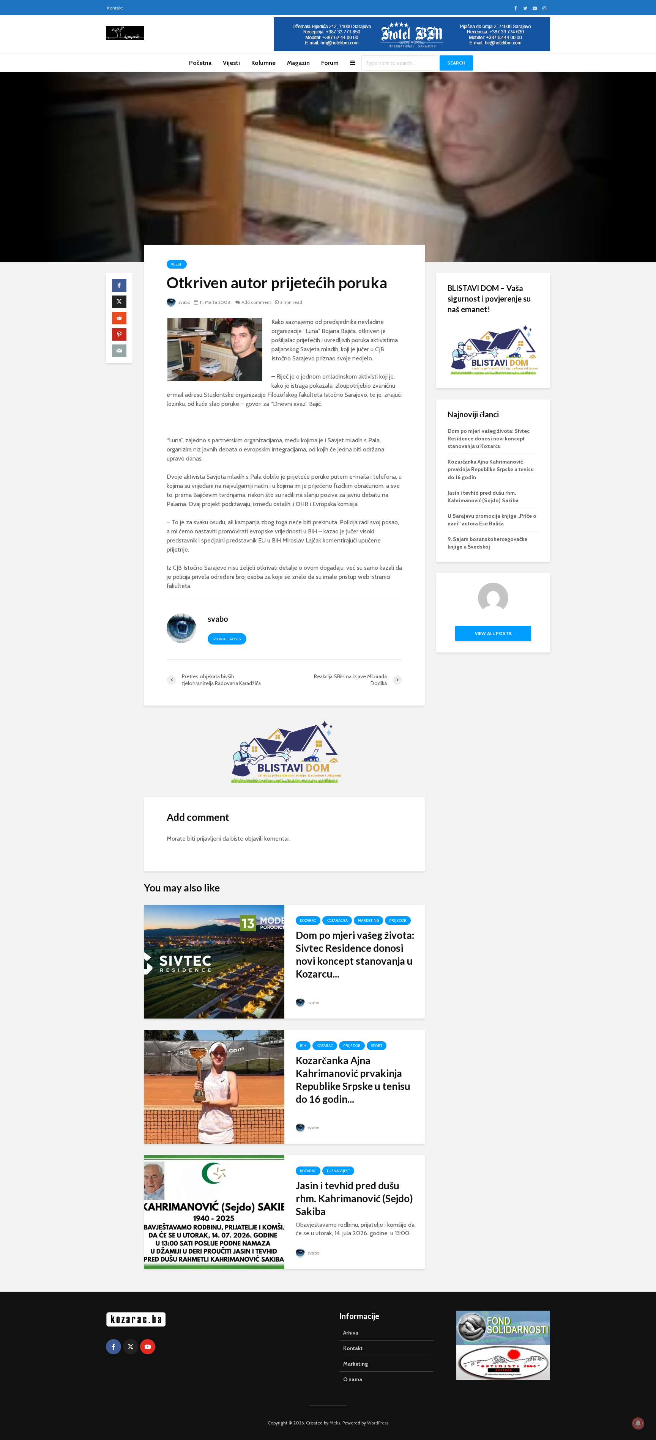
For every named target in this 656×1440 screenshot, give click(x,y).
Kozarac (308, 920)
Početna (200, 62)
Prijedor (398, 920)
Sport (376, 1045)
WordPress (377, 1423)
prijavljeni (209, 838)
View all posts (227, 639)
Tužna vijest (338, 1170)
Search (456, 63)
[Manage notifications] (638, 1423)
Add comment (256, 302)
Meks (335, 1423)
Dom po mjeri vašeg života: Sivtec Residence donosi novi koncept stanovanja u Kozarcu (489, 439)
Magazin (298, 62)
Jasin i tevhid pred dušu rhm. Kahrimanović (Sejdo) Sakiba (354, 1198)
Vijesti (231, 62)
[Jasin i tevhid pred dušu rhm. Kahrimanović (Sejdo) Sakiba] (214, 1211)
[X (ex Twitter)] (130, 1346)
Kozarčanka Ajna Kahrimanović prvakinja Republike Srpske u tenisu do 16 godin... (353, 1079)
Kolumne (263, 62)
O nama (352, 1379)
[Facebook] (113, 1346)
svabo (183, 302)
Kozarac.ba (337, 920)
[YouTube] (147, 1346)
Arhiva (350, 1332)
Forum (330, 62)
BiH (303, 1045)
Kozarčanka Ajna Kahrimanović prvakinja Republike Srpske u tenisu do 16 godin (491, 469)
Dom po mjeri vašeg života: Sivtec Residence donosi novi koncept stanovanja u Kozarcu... (355, 954)
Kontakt (115, 8)
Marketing (368, 920)
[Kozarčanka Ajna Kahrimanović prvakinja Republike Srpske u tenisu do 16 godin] (214, 1086)
